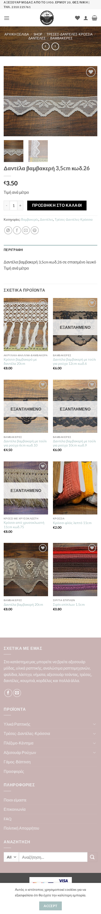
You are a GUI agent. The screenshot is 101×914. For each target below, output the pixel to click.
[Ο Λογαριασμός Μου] (85, 17)
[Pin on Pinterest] (35, 230)
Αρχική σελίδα (16, 34)
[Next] (89, 101)
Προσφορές (14, 771)
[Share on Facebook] (17, 230)
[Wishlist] (77, 17)
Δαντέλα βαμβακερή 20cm (23, 604)
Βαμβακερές (61, 38)
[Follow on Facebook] (8, 693)
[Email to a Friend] (26, 230)
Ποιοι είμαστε (15, 800)
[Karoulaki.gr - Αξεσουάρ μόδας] (46, 17)
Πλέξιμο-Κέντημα (18, 743)
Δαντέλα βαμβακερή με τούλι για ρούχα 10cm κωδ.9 (74, 443)
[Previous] (11, 101)
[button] (7, 18)
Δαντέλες (37, 38)
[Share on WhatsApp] (8, 230)
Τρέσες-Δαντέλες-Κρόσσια (70, 34)
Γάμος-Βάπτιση (17, 761)
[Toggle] (94, 724)
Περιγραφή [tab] (13, 250)
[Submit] (92, 857)
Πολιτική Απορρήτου (21, 828)
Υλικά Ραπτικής (17, 724)
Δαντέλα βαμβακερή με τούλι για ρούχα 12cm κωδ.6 (74, 361)
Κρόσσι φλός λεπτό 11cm (72, 523)
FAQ (8, 818)
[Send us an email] (17, 693)
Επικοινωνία (14, 809)
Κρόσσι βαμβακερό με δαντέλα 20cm (20, 361)
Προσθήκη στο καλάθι (57, 205)
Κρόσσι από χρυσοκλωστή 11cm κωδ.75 (24, 525)
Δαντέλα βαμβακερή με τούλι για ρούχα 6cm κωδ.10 (25, 443)
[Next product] (46, 46)
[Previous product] (55, 46)
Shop (38, 34)
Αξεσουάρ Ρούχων (20, 752)
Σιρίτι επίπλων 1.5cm (69, 604)
